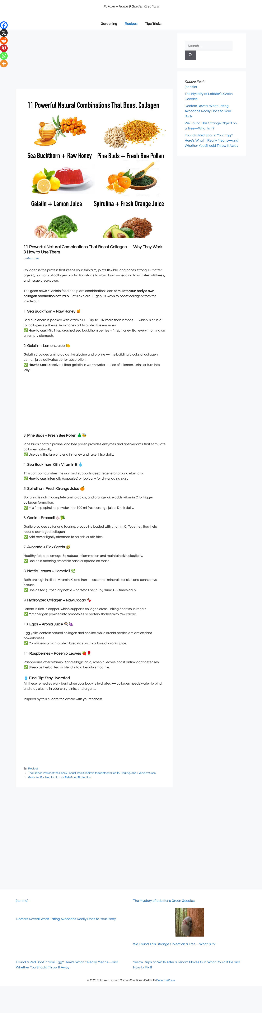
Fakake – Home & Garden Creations (131, 6)
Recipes (131, 24)
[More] (4, 63)
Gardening (109, 24)
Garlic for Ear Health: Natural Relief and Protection (59, 777)
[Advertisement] (94, 60)
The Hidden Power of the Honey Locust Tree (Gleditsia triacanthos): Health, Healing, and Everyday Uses (92, 772)
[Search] (190, 55)
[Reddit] (4, 40)
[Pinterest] (4, 48)
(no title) (191, 87)
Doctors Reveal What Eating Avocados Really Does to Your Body (208, 111)
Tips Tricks (153, 24)
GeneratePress (165, 980)
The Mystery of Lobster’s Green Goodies (164, 901)
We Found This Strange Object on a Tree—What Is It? (174, 944)
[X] (4, 33)
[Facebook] (4, 25)
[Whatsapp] (4, 56)
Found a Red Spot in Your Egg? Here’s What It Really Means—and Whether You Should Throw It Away (211, 140)
